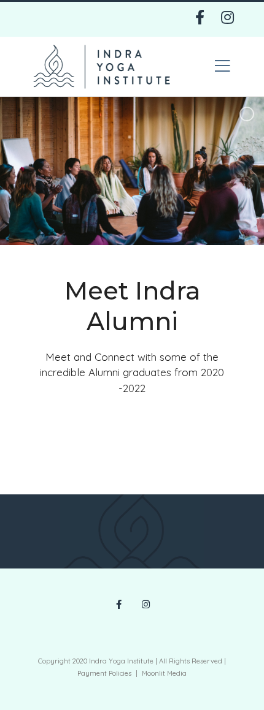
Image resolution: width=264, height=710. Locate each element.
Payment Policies (104, 673)
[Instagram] (227, 20)
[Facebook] (199, 20)
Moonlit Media (164, 673)
